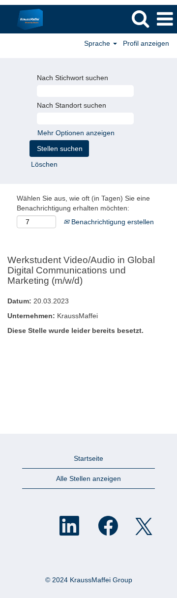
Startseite (88, 458)
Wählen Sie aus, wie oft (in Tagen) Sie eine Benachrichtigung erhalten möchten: (83, 203)
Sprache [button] (98, 43)
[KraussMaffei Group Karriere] (26, 18)
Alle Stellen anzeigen (88, 478)
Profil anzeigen (146, 43)
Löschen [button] (44, 164)
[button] (164, 19)
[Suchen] (140, 18)
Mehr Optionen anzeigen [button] (76, 133)
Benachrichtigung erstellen (111, 222)
